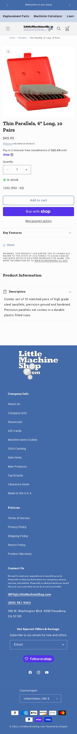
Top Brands (15, 475)
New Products (17, 466)
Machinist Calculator (48, 16)
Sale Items (15, 457)
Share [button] (11, 245)
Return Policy (17, 545)
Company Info (17, 413)
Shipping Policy (18, 536)
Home (12, 38)
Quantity (8, 161)
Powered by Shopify (57, 726)
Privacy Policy (17, 527)
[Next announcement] (69, 5)
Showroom (15, 422)
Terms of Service (19, 518)
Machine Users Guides (22, 439)
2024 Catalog (17, 448)
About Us (14, 404)
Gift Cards (15, 430)
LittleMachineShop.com (32, 726)
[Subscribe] (62, 644)
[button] (8, 28)
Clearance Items (18, 484)
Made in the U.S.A (19, 493)
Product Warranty (20, 553)
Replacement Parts (16, 16)
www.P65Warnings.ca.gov (51, 261)
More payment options (38, 221)
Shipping (7, 143)
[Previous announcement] (7, 5)
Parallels (22, 38)
